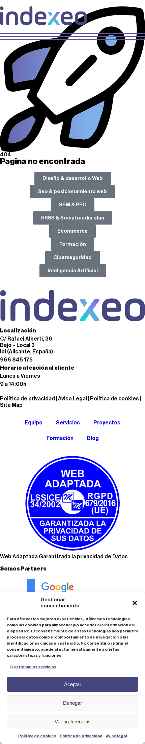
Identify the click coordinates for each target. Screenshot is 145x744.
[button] (135, 603)
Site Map (11, 405)
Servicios (68, 422)
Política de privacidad (81, 736)
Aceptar (72, 684)
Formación (60, 438)
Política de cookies (37, 736)
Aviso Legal (72, 398)
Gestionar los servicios (33, 667)
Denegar (72, 703)
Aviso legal (116, 736)
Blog (93, 438)
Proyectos (106, 422)
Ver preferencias (73, 721)
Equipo (33, 422)
